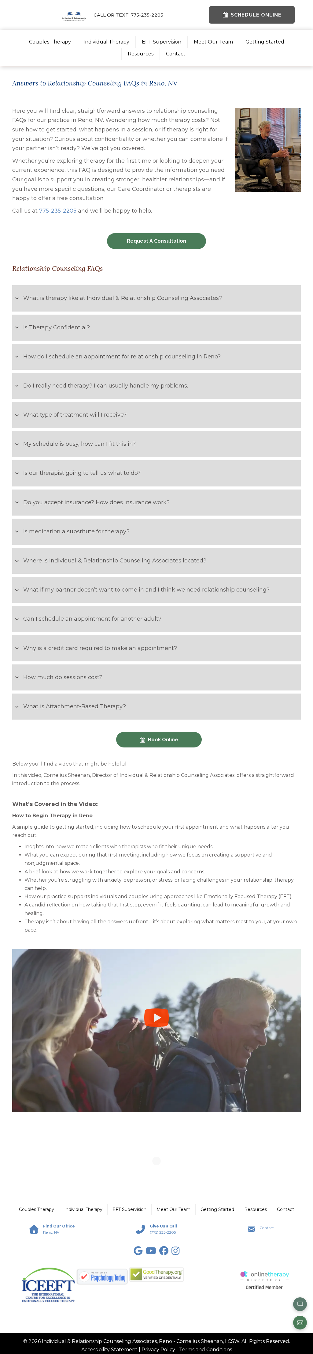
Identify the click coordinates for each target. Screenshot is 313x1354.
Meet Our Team (213, 42)
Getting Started (264, 42)
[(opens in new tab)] (48, 1285)
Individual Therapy (106, 42)
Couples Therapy (50, 42)
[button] (156, 298)
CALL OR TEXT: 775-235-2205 (128, 15)
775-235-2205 (57, 210)
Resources (140, 54)
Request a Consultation (156, 241)
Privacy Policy (158, 1349)
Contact (176, 54)
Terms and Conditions (205, 1349)
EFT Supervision (161, 42)
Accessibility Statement (109, 1349)
